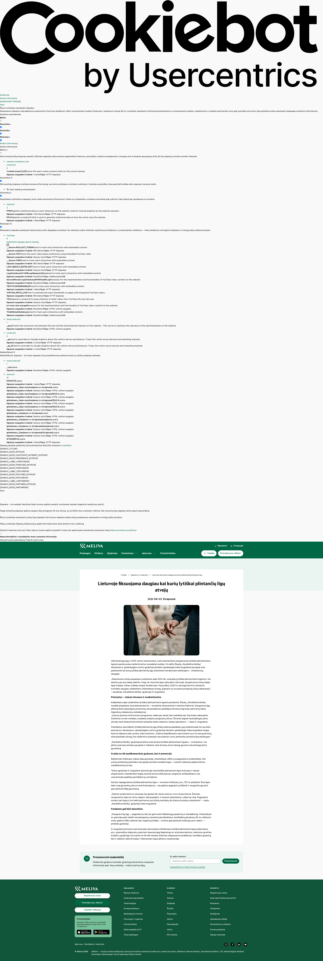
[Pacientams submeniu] (136, 553)
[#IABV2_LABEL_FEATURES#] (14, 471)
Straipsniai (215, 909)
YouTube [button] (11, 237)
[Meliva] (93, 889)
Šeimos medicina (131, 893)
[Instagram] (226, 944)
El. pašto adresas (178, 857)
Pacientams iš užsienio (220, 924)
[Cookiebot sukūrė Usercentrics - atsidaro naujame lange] (159, 46)
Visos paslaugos (131, 935)
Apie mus (147, 553)
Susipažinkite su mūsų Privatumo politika (187, 867)
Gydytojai (112, 553)
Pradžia (124, 575)
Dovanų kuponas (217, 930)
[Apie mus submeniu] (154, 553)
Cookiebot (66, 445)
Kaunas (170, 898)
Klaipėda (171, 903)
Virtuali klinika (167, 553)
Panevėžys (172, 914)
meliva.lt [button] (11, 206)
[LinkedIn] (239, 944)
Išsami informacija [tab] (8, 98)
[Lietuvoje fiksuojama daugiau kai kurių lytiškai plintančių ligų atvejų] (161, 630)
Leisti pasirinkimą (16, 540)
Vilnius (170, 893)
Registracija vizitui (218, 893)
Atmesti (4, 540)
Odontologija (130, 903)
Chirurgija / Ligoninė (133, 919)
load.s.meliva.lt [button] (13, 321)
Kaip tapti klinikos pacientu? (223, 898)
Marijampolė (172, 924)
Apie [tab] (2, 105)
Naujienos (214, 903)
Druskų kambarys (131, 909)
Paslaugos (85, 553)
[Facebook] (232, 944)
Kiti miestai (172, 935)
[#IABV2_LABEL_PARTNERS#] (14, 481)
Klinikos (99, 553)
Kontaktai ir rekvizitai (94, 944)
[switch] (1, 127)
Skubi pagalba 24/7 (133, 930)
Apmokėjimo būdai (218, 919)
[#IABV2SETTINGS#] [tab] (10, 102)
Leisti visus (38, 540)
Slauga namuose (217, 935)
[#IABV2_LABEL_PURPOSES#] (15, 462)
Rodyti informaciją (9, 143)
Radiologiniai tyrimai (133, 914)
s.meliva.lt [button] (11, 334)
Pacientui (214, 888)
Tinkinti (29, 540)
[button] (162, 165)
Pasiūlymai (215, 914)
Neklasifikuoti (7, 352)
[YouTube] (245, 944)
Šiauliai (170, 909)
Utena (169, 930)
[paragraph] (159, 512)
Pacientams (127, 553)
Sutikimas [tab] (4, 95)
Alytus (170, 919)
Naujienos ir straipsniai (139, 575)
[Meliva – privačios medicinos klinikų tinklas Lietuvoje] (91, 546)
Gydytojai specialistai (134, 898)
